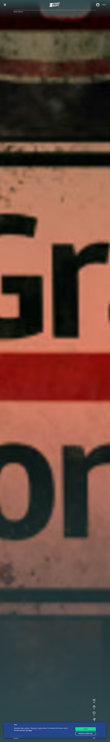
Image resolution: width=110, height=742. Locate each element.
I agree (86, 729)
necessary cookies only (85, 733)
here (30, 730)
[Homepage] (55, 5)
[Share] (94, 719)
